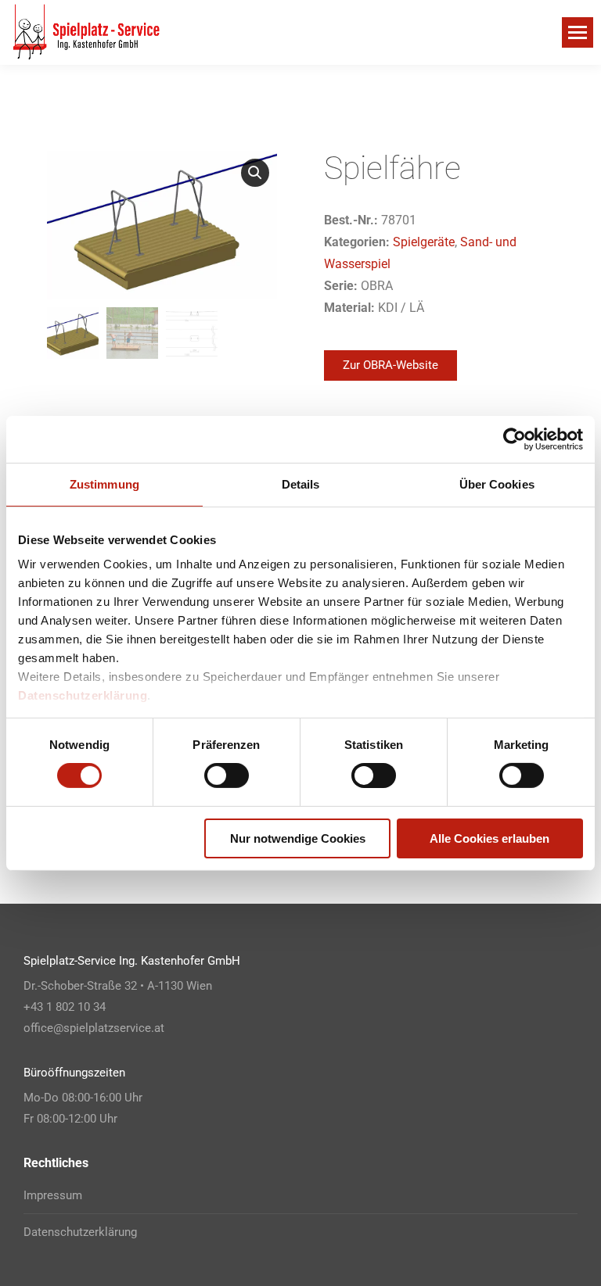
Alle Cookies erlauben (489, 838)
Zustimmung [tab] (104, 483)
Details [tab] (301, 483)
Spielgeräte (424, 242)
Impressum (52, 1195)
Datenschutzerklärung (82, 695)
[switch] (226, 775)
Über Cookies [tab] (496, 483)
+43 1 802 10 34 (64, 1007)
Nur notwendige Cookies (297, 838)
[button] (255, 173)
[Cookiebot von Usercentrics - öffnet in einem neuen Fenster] (514, 438)
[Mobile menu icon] (577, 32)
